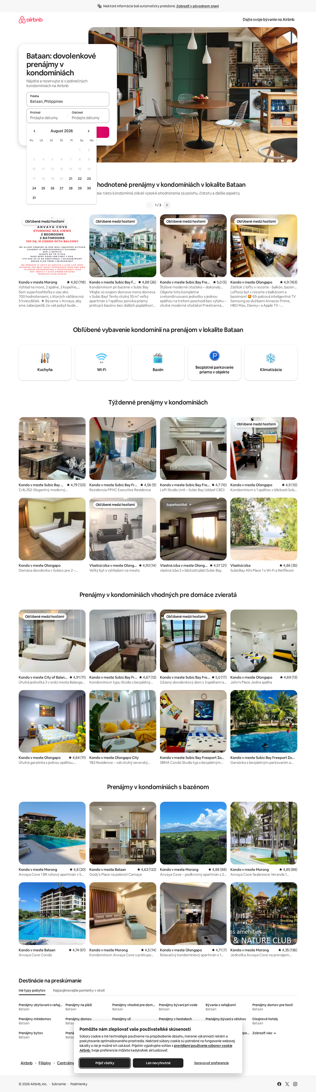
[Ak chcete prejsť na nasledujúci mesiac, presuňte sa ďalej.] (88, 131)
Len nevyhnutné (158, 1063)
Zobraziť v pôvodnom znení (197, 6)
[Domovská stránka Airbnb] (31, 19)
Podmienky (78, 1084)
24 (34, 188)
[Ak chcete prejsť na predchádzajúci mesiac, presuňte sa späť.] (34, 131)
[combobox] (67, 101)
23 (89, 178)
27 (61, 188)
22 (80, 178)
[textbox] (47, 118)
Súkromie (59, 1084)
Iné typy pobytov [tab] (32, 990)
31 (34, 198)
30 (89, 188)
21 (70, 178)
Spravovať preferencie (211, 1063)
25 (43, 188)
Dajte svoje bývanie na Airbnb (268, 19)
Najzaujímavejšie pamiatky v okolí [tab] (79, 990)
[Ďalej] (167, 205)
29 (80, 188)
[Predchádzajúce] (149, 205)
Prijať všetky (104, 1063)
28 (71, 188)
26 (52, 188)
